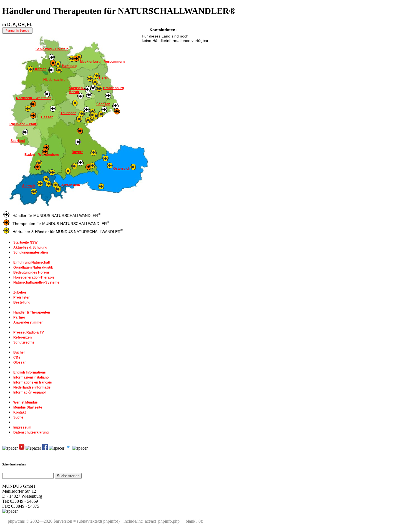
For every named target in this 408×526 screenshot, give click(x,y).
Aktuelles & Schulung (30, 247)
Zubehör (19, 292)
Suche (18, 417)
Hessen (47, 117)
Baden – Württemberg (41, 155)
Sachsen (103, 104)
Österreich (121, 169)
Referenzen (22, 337)
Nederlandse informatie (32, 387)
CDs (16, 357)
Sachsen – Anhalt (77, 90)
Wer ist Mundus (25, 402)
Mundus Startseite (27, 407)
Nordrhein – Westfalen (33, 98)
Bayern (77, 152)
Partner (19, 317)
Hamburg (69, 66)
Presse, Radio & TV (28, 332)
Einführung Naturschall (31, 262)
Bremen (40, 69)
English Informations (29, 372)
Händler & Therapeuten (31, 312)
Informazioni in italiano (31, 377)
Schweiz (28, 186)
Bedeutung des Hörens (31, 272)
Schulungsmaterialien (30, 252)
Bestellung (21, 302)
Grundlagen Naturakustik (33, 267)
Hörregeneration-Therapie (33, 277)
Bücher (19, 352)
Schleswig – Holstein (52, 49)
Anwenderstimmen (28, 322)
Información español (29, 392)
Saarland (18, 141)
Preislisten (21, 297)
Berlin (104, 78)
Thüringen (68, 113)
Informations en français (32, 382)
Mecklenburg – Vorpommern (102, 62)
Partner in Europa (17, 30)
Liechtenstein (69, 185)
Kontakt (19, 412)
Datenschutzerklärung (31, 432)
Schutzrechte (23, 342)
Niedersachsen (55, 80)
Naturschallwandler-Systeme (36, 282)
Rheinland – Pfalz (23, 124)
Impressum (22, 427)
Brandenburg (113, 88)
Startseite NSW (25, 242)
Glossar (19, 362)
